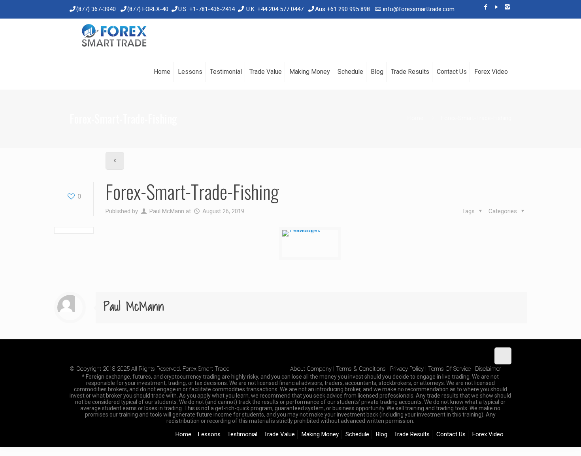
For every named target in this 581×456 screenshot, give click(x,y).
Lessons (209, 434)
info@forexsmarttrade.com (419, 9)
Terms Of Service (449, 368)
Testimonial (242, 434)
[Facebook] (486, 7)
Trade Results (412, 434)
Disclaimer (488, 368)
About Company (311, 368)
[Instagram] (507, 7)
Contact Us (451, 434)
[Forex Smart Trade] (113, 36)
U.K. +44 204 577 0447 (275, 9)
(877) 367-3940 (96, 9)
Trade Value (279, 434)
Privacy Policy (407, 368)
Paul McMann (166, 211)
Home (415, 118)
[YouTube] (496, 7)
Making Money (320, 434)
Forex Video (488, 434)
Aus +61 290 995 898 (342, 9)
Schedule (357, 434)
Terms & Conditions (361, 368)
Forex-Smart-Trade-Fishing (476, 118)
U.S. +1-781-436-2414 (206, 9)
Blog (381, 434)
